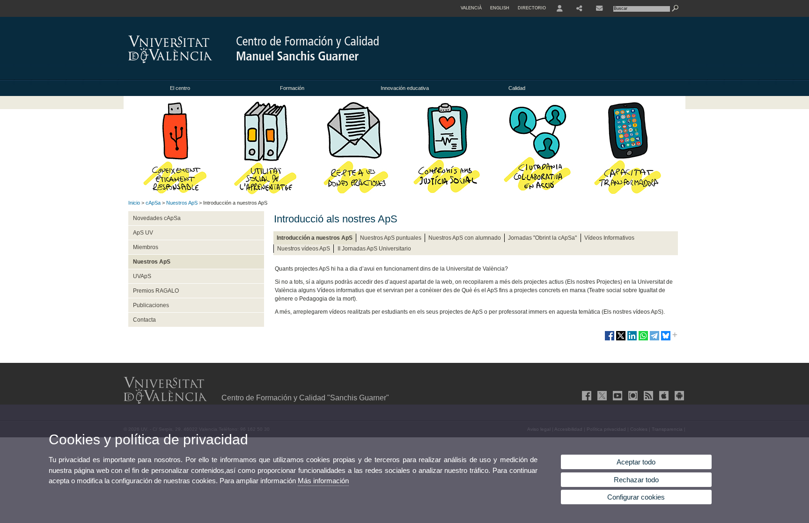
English (499, 8)
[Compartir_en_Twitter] (620, 339)
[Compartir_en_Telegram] (654, 339)
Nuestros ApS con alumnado (464, 238)
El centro (180, 88)
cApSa (153, 203)
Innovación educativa (405, 88)
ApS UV (143, 232)
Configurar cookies (636, 497)
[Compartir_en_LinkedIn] (632, 339)
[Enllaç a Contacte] (599, 8)
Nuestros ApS (182, 203)
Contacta (144, 320)
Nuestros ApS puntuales (390, 238)
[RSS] (647, 395)
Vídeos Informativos (609, 238)
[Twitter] (601, 395)
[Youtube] (617, 395)
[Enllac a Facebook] (586, 395)
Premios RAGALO (156, 290)
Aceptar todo (636, 462)
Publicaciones (151, 305)
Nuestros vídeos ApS (303, 248)
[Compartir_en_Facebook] (609, 339)
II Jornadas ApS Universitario (374, 248)
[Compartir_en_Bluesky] (665, 339)
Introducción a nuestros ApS (315, 238)
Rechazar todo (636, 480)
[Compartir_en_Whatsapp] (643, 339)
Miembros (145, 247)
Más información (323, 481)
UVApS (142, 276)
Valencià (471, 8)
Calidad (516, 88)
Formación (292, 88)
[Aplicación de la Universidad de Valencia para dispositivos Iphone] (663, 395)
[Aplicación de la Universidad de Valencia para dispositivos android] (678, 395)
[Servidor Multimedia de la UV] (632, 395)
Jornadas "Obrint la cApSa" (542, 238)
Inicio (134, 203)
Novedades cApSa (157, 218)
